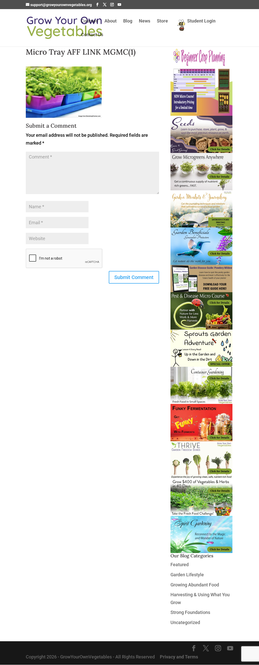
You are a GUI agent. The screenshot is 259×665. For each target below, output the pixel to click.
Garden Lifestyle (187, 574)
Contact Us (92, 35)
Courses (89, 21)
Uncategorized (185, 622)
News (144, 21)
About (110, 21)
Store (162, 21)
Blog (127, 21)
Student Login (201, 21)
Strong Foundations (190, 612)
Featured (179, 564)
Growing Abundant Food (194, 584)
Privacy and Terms (179, 656)
